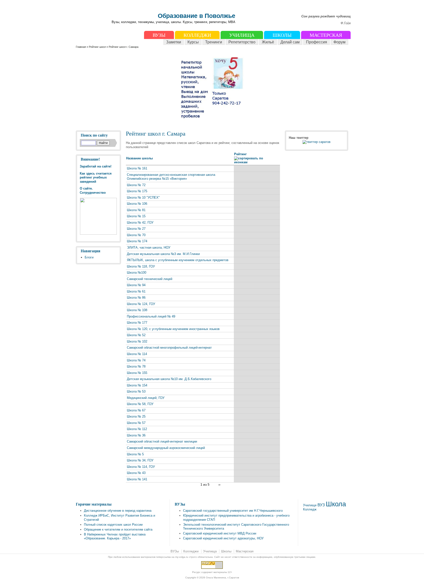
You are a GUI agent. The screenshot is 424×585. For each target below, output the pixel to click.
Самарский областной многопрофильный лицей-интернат (169, 347)
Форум (339, 42)
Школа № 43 (136, 473)
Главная (81, 46)
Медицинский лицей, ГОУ (145, 398)
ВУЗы (159, 35)
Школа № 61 (136, 291)
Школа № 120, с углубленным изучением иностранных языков (173, 329)
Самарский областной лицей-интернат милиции (162, 441)
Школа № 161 (137, 168)
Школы (282, 35)
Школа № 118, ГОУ (141, 266)
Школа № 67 (136, 410)
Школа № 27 (136, 228)
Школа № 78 (136, 366)
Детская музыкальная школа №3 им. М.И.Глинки (163, 254)
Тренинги (213, 42)
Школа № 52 (136, 335)
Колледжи (197, 35)
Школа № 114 (137, 354)
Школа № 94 (136, 285)
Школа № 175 (137, 191)
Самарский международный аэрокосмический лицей (166, 448)
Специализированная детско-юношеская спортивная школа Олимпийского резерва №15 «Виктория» (171, 177)
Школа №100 (136, 272)
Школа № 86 (136, 297)
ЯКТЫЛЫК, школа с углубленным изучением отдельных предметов (177, 260)
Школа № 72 (136, 185)
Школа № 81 (136, 210)
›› (219, 484)
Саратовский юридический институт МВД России (219, 533)
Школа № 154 (137, 385)
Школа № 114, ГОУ (141, 467)
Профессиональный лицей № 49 (151, 316)
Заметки (173, 42)
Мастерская (326, 35)
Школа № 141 (137, 479)
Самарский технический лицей (149, 279)
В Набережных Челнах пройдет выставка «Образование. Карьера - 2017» (115, 536)
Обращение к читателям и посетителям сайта (118, 529)
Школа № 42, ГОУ (140, 222)
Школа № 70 (136, 235)
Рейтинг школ (97, 46)
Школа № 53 (136, 391)
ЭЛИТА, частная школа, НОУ (148, 247)
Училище (310, 505)
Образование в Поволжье (196, 15)
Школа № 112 (137, 429)
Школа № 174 (137, 241)
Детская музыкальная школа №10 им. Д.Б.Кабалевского (169, 379)
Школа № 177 (137, 322)
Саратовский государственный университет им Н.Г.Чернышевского (233, 510)
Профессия (316, 42)
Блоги (89, 257)
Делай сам (290, 42)
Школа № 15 (136, 216)
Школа (336, 504)
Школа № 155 (137, 373)
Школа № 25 (136, 416)
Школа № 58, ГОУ (140, 404)
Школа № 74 (136, 360)
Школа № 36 (136, 435)
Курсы (193, 42)
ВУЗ (321, 505)
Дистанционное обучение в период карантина (117, 510)
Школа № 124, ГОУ (141, 304)
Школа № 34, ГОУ (140, 460)
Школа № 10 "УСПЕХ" (143, 197)
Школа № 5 (135, 454)
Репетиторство (241, 42)
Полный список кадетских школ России (113, 524)
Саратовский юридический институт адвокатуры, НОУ (223, 538)
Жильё (268, 42)
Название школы (139, 158)
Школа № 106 (137, 203)
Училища (241, 35)
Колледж (310, 509)
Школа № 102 (137, 341)
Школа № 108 (137, 310)
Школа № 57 (136, 423)
